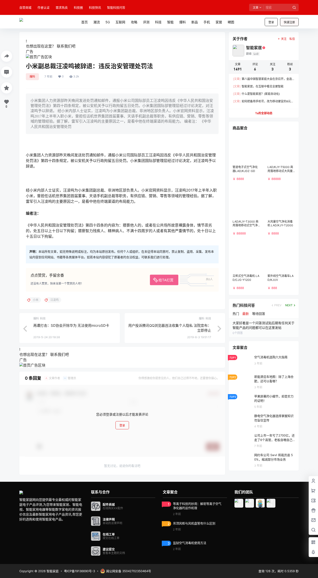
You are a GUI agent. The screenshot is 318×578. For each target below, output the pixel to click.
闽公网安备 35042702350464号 (128, 571)
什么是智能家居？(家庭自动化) (256, 94)
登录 (271, 22)
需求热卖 (62, 7)
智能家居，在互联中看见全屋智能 (258, 86)
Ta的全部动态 (263, 113)
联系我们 (64, 46)
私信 (292, 39)
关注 (284, 39)
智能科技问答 (116, 7)
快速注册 (289, 22)
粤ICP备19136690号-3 (79, 571)
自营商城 (25, 7)
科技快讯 (95, 7)
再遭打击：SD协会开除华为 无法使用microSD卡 (71, 325)
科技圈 (78, 7)
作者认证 (43, 7)
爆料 (32, 76)
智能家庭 (52, 571)
